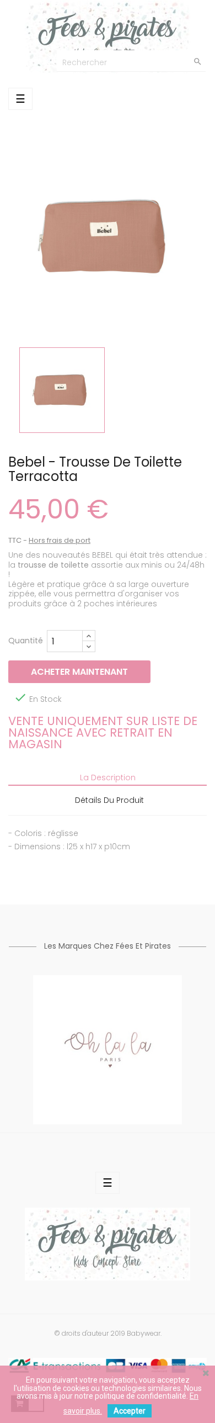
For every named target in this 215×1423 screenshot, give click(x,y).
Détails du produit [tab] (109, 800)
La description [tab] (108, 777)
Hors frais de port (59, 540)
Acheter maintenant (79, 671)
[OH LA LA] (107, 1049)
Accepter (130, 1410)
